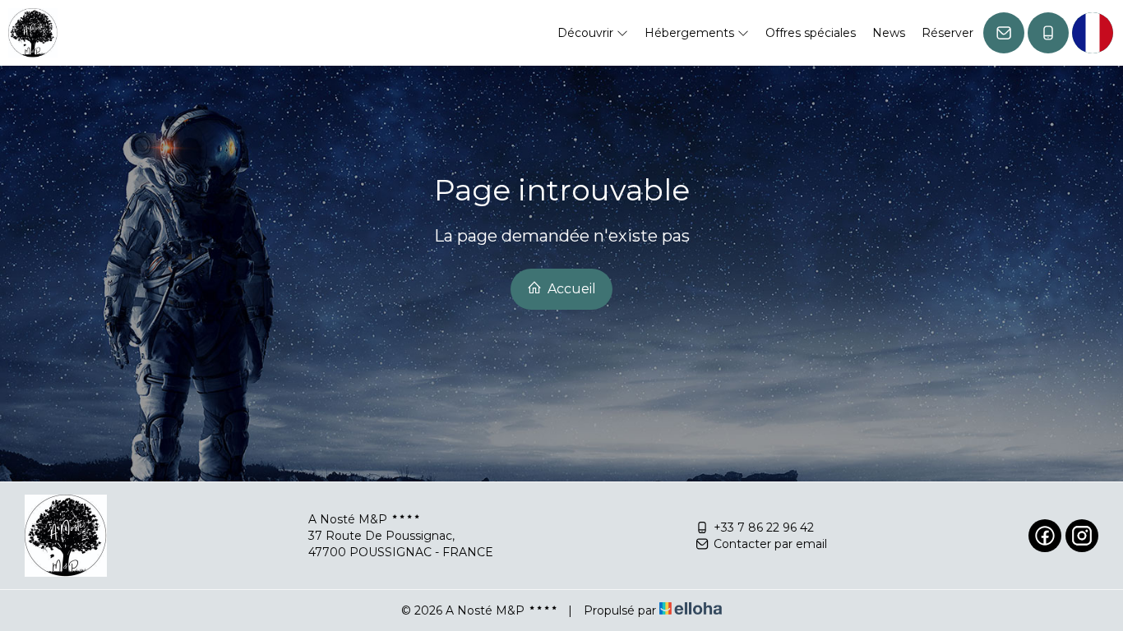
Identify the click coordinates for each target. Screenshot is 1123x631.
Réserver (947, 32)
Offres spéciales (810, 32)
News (888, 32)
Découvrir (587, 32)
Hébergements (691, 32)
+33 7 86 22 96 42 (764, 527)
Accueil (570, 289)
